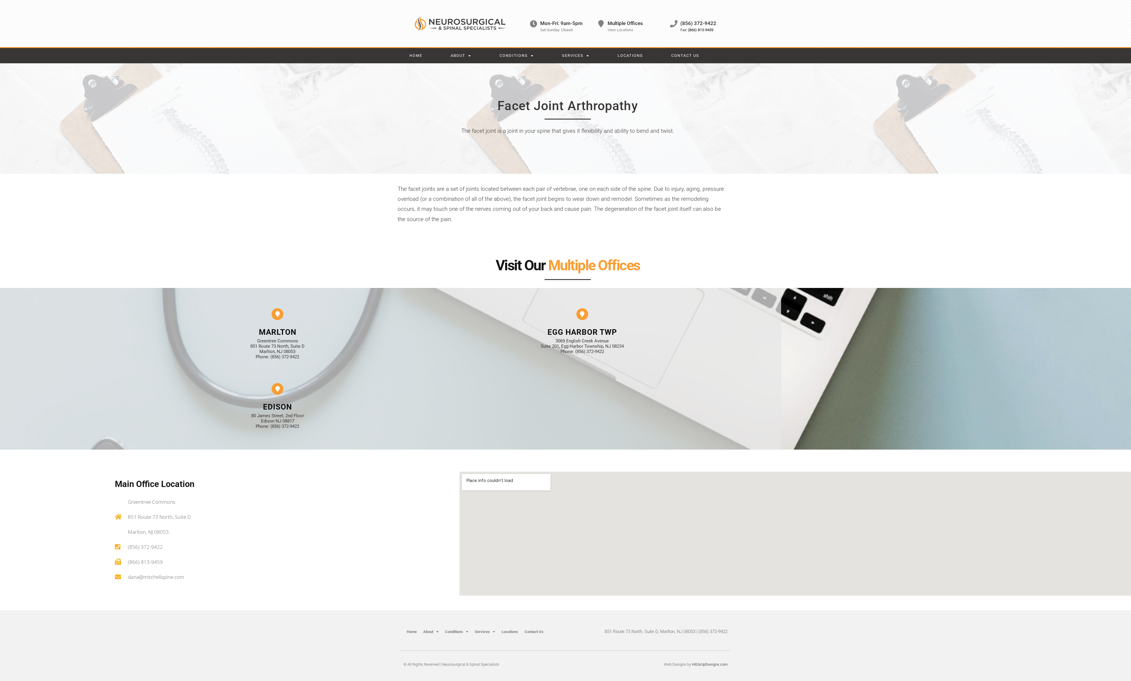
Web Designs (675, 664)
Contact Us (685, 55)
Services (572, 55)
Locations (630, 55)
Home (415, 55)
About (458, 55)
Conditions (514, 55)
